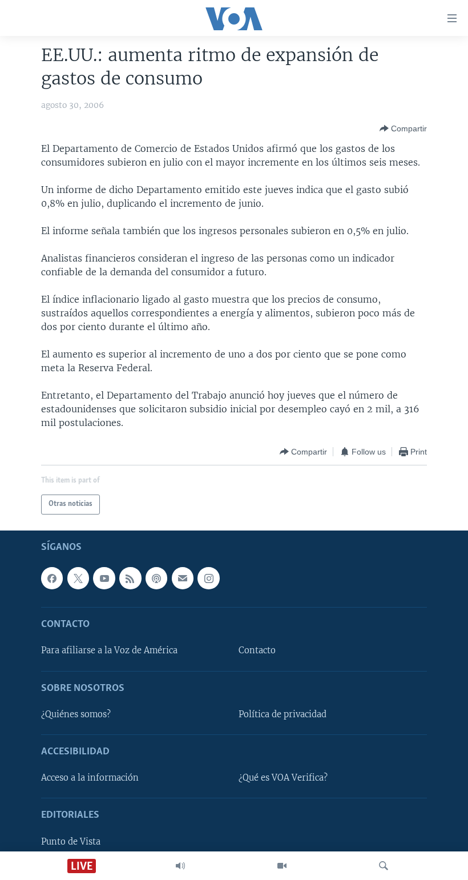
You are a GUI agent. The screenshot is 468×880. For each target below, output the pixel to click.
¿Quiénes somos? (76, 714)
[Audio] (180, 865)
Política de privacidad (282, 714)
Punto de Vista (70, 842)
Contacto (257, 650)
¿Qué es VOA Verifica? (283, 778)
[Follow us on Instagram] (208, 578)
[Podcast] (156, 578)
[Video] (282, 865)
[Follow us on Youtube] (104, 578)
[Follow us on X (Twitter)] (78, 578)
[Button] (403, 128)
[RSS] (130, 578)
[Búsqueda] (383, 865)
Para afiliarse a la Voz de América (109, 650)
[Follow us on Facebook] (52, 578)
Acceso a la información (90, 778)
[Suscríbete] (182, 578)
